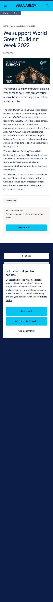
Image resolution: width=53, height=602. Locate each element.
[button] (16, 13)
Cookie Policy (33, 297)
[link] (7, 13)
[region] (26, 301)
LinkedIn (11, 177)
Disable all (26, 311)
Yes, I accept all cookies (26, 321)
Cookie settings (26, 330)
